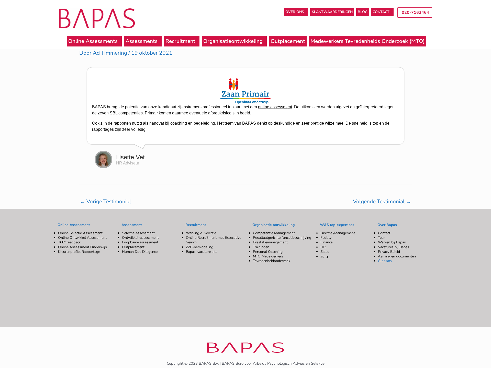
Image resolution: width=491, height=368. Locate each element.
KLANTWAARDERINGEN (332, 11)
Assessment (131, 224)
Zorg (324, 256)
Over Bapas (387, 224)
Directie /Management (337, 233)
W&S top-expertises (337, 224)
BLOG (362, 11)
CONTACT (381, 11)
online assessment (275, 107)
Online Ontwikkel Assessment (82, 237)
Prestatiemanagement (270, 242)
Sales (324, 251)
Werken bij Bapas (392, 242)
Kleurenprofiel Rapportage (79, 251)
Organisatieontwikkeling (233, 41)
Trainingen (261, 247)
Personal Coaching (268, 251)
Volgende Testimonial (382, 201)
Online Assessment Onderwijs (82, 247)
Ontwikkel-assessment (140, 237)
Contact (384, 233)
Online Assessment (74, 224)
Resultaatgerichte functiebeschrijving (282, 237)
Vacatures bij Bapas (393, 247)
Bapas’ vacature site (201, 251)
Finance (326, 242)
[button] (296, 12)
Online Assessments (93, 41)
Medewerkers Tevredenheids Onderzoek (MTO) (367, 41)
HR (323, 247)
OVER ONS (294, 11)
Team (382, 237)
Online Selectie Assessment (80, 233)
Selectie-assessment (138, 233)
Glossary (385, 260)
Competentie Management (274, 233)
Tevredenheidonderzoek (271, 260)
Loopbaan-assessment (140, 242)
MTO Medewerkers (268, 256)
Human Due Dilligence (140, 251)
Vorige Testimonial (105, 201)
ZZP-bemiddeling (199, 247)
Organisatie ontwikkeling (273, 224)
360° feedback (69, 242)
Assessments (142, 41)
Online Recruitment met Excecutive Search (213, 240)
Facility (325, 237)
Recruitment (180, 41)
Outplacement (288, 41)
